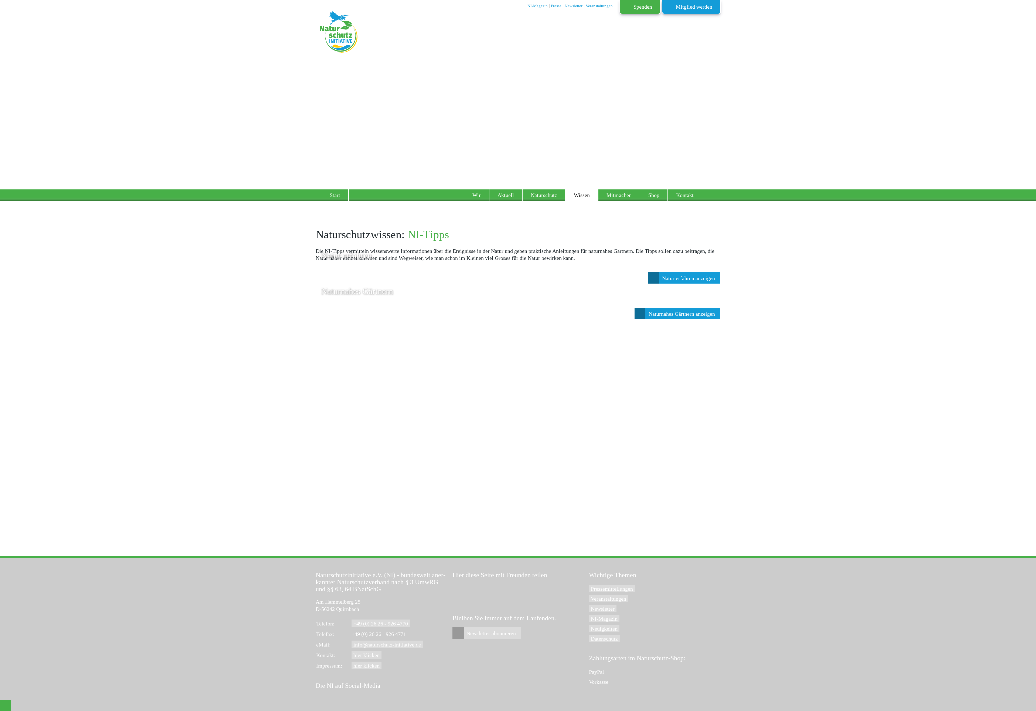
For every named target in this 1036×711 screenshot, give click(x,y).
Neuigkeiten (604, 629)
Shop (653, 195)
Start (335, 195)
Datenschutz (604, 639)
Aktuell (505, 195)
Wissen (582, 195)
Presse (556, 6)
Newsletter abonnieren (491, 633)
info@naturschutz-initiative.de (387, 645)
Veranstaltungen (608, 599)
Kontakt (685, 195)
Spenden (642, 7)
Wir (476, 195)
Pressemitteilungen (612, 589)
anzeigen (688, 278)
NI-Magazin (604, 619)
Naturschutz (544, 195)
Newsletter (603, 609)
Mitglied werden (694, 7)
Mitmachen (619, 195)
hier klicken (366, 655)
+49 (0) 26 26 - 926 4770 (380, 624)
